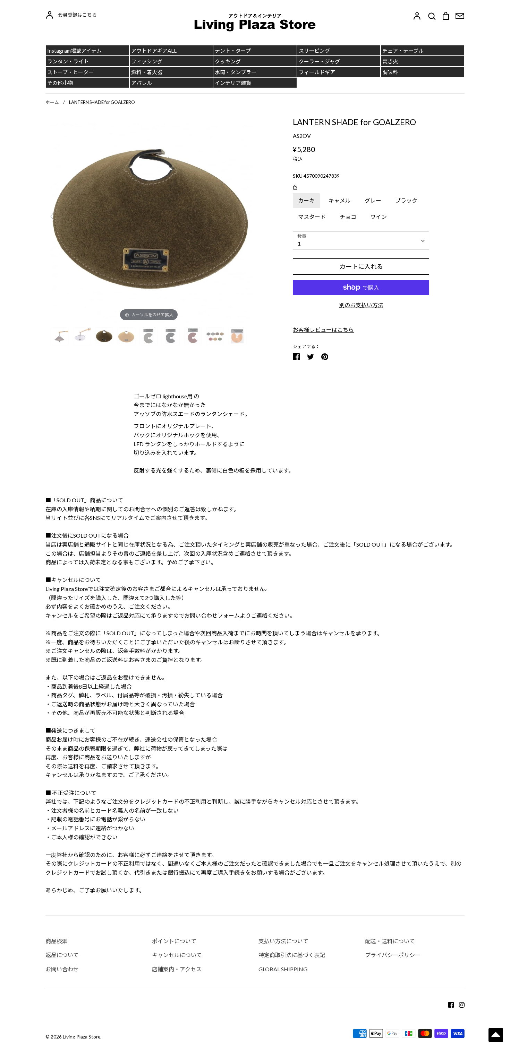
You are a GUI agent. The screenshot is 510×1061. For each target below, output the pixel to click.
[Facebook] (448, 1004)
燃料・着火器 (146, 72)
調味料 (390, 72)
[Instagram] (459, 1004)
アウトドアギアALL (154, 50)
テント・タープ (233, 50)
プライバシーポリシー (392, 955)
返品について (62, 955)
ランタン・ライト (68, 61)
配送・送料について (390, 941)
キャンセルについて (177, 955)
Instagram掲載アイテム (74, 50)
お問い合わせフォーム (212, 615)
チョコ (348, 216)
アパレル (141, 83)
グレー (373, 200)
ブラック (406, 200)
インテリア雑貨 (233, 83)
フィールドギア (317, 72)
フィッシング (146, 61)
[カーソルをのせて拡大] (149, 218)
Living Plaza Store (81, 1037)
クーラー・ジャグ (319, 61)
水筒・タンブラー (235, 72)
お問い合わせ (62, 969)
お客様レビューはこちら (323, 329)
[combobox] (361, 240)
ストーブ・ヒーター (70, 72)
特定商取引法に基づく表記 (291, 955)
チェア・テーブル (403, 50)
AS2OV (302, 135)
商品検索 (56, 941)
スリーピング (314, 50)
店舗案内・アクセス (177, 969)
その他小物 (60, 83)
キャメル (340, 200)
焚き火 (390, 61)
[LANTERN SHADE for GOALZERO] (60, 336)
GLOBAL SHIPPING (282, 969)
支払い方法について (283, 941)
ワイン (378, 216)
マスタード (312, 216)
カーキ (306, 200)
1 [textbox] (299, 243)
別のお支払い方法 (361, 305)
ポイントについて (174, 941)
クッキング (228, 61)
